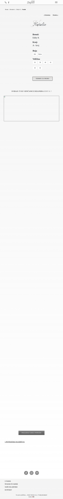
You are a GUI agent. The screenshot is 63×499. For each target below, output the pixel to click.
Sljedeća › (55, 15)
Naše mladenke (11, 487)
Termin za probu (42, 78)
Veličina (36, 59)
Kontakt (8, 490)
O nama (8, 481)
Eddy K (18, 9)
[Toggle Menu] (56, 2)
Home (6, 9)
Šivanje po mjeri (11, 484)
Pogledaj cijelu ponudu (31, 433)
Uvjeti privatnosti (42, 495)
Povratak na (15, 442)
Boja (35, 51)
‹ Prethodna (47, 15)
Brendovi (12, 9)
